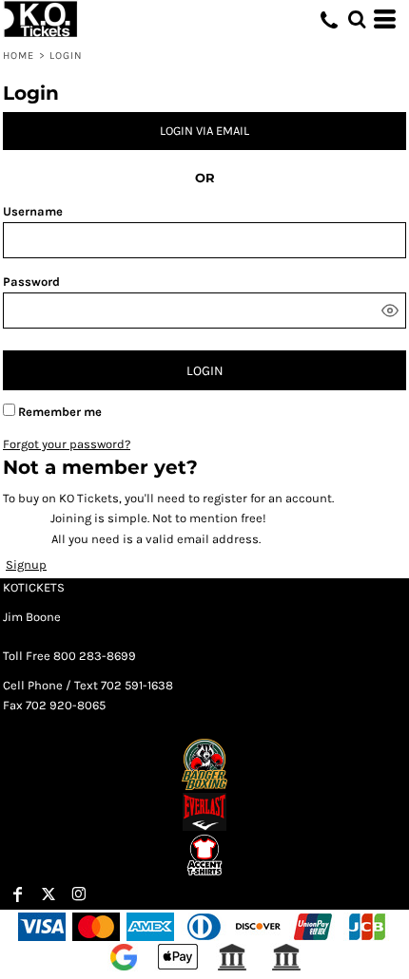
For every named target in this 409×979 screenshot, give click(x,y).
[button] (356, 18)
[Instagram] (79, 894)
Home (18, 55)
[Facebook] (18, 894)
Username (33, 211)
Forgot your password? (66, 444)
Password (31, 281)
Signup (26, 564)
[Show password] (390, 310)
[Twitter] (48, 894)
